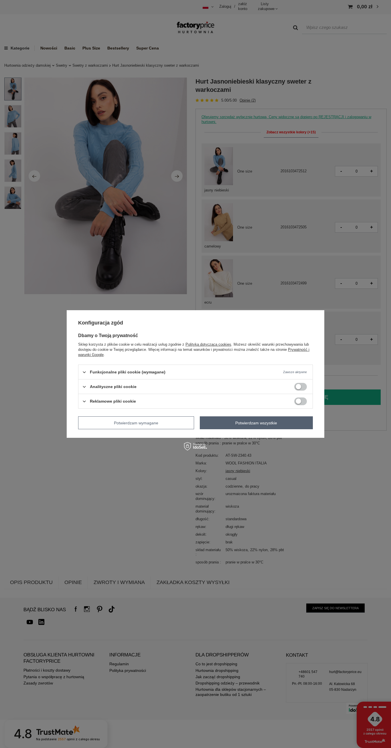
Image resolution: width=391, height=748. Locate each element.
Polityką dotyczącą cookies (208, 344)
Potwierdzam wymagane (136, 422)
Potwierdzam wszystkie (256, 422)
